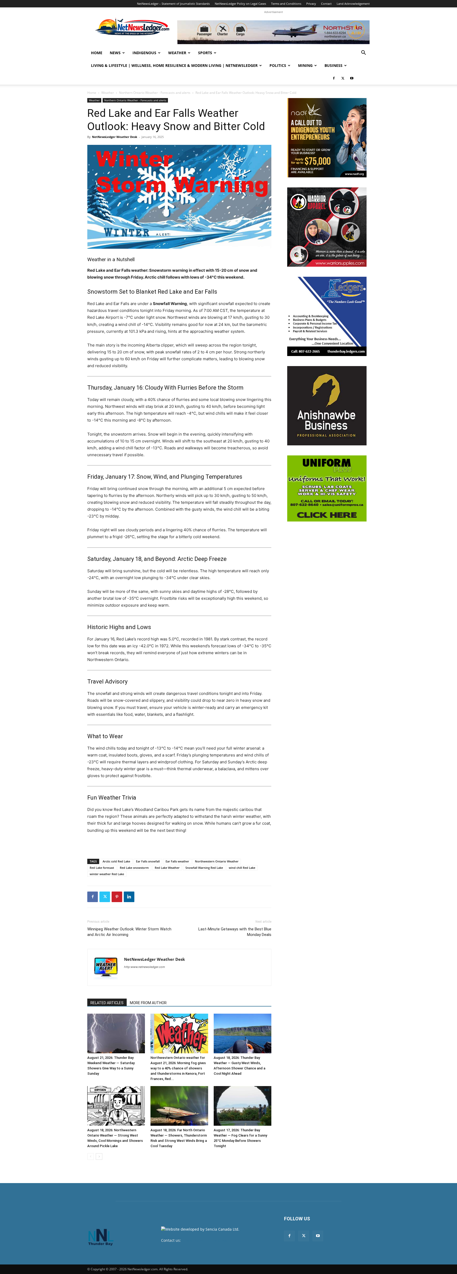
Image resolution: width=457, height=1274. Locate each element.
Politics (277, 65)
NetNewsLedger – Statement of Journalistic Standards (173, 4)
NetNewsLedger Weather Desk (114, 137)
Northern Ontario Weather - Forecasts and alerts (154, 92)
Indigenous (144, 52)
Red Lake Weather (167, 868)
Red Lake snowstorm (134, 868)
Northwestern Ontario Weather (217, 861)
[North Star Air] (273, 32)
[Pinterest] (117, 897)
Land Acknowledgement (353, 4)
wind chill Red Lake (242, 868)
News (115, 52)
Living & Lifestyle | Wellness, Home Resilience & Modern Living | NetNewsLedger (174, 65)
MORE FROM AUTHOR (148, 1003)
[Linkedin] (129, 897)
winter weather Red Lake (107, 874)
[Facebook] (334, 78)
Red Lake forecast (102, 868)
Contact (326, 4)
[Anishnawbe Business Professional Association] (327, 405)
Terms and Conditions (286, 4)
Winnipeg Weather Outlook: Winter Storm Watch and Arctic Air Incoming (129, 932)
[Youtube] (352, 78)
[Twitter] (343, 78)
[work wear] (327, 227)
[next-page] (99, 1156)
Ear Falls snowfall (148, 861)
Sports (205, 52)
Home (96, 52)
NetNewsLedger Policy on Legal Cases (240, 4)
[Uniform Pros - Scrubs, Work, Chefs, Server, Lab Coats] (327, 488)
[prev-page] (90, 1156)
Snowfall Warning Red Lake (204, 868)
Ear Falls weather (177, 861)
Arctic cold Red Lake (116, 861)
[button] (363, 53)
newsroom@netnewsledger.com (210, 1240)
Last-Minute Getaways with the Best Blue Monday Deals (234, 932)
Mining (305, 65)
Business (333, 65)
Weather (177, 52)
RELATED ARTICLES (107, 1003)
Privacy (311, 4)
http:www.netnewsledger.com (144, 967)
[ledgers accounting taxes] (327, 316)
